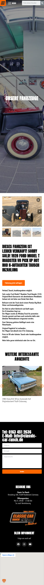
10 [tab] (19, 225)
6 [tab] (12, 225)
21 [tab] (39, 225)
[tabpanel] (22, 211)
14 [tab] (27, 225)
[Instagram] (24, 544)
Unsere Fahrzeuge (22, 98)
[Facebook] (18, 544)
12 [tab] (23, 225)
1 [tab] (3, 225)
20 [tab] (37, 225)
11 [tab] (21, 225)
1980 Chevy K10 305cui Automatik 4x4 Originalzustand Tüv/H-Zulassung (16, 400)
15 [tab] (28, 225)
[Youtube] (30, 544)
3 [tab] (7, 225)
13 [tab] (25, 225)
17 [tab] (32, 225)
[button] (13, 283)
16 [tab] (30, 225)
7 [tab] (14, 225)
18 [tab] (34, 225)
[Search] (42, 3)
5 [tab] (10, 225)
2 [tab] (5, 225)
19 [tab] (36, 225)
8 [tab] (16, 225)
